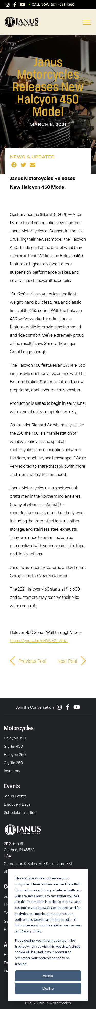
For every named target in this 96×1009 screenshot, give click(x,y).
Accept (48, 976)
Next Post (67, 661)
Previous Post (32, 661)
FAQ (7, 970)
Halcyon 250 (15, 754)
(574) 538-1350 (62, 4)
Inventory (12, 770)
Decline (48, 988)
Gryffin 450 (13, 746)
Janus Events (15, 795)
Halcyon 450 (15, 737)
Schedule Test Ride (20, 812)
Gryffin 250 (13, 762)
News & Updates (32, 157)
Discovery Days (17, 804)
